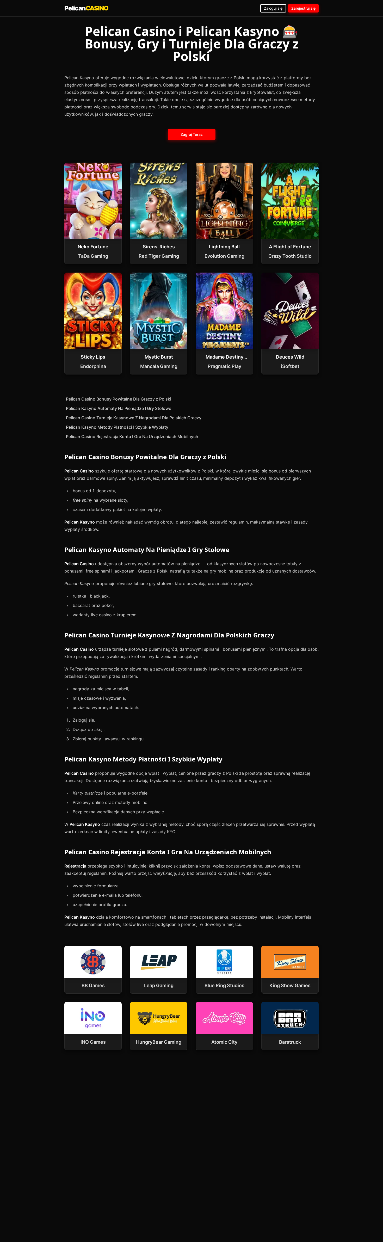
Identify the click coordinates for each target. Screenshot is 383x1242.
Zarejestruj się (303, 8)
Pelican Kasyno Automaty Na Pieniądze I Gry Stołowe (118, 408)
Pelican (86, 8)
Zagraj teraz (191, 134)
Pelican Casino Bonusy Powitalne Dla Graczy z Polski (118, 399)
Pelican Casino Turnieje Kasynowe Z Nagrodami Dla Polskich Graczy (133, 417)
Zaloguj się (273, 8)
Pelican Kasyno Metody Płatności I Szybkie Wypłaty (117, 427)
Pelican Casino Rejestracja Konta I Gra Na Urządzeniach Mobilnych (132, 436)
